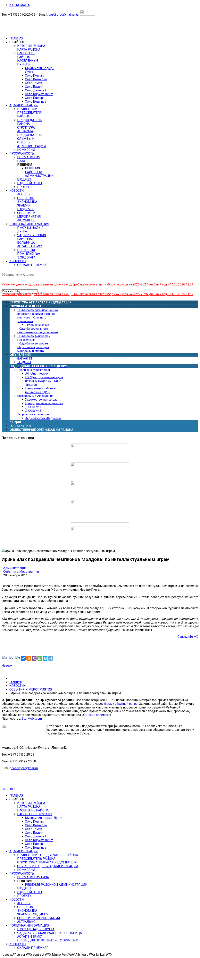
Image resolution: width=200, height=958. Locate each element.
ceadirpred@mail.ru (61, 14)
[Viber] (34, 658)
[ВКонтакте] (23, 658)
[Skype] (45, 658)
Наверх (7, 665)
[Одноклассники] (28, 658)
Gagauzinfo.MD (188, 637)
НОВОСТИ (16, 686)
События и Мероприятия (21, 571)
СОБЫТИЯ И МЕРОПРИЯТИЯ (30, 689)
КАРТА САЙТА (19, 5)
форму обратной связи (121, 704)
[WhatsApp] (39, 658)
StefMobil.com (32, 718)
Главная (15, 682)
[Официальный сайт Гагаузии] (100, 521)
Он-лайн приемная (96, 715)
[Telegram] (50, 658)
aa (77, 14)
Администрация (14, 568)
